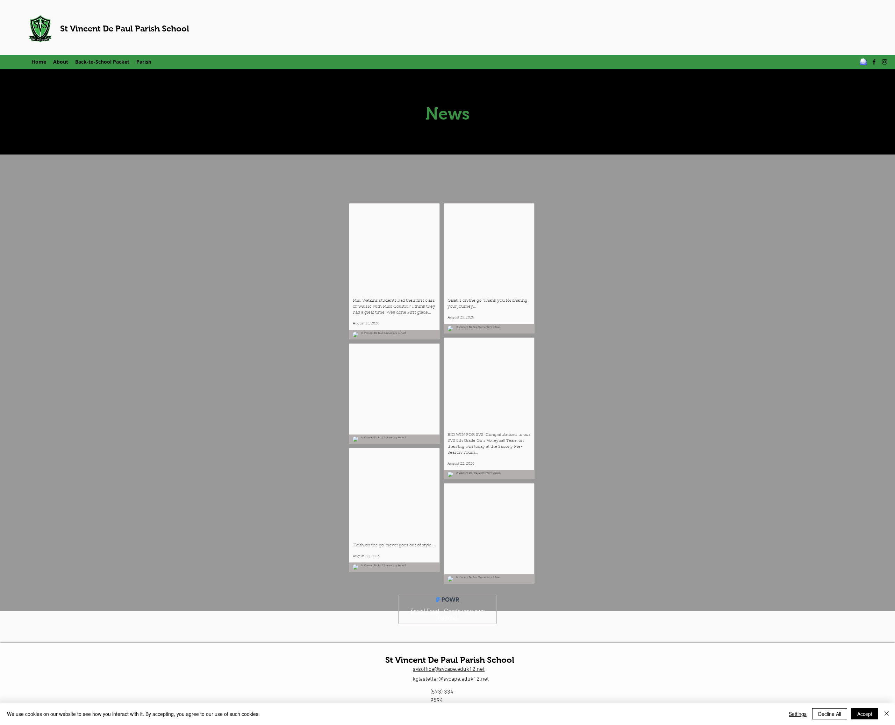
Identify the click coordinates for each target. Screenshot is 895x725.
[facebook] (874, 61)
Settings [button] (798, 713)
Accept (864, 713)
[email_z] (863, 61)
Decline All (829, 713)
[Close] (886, 713)
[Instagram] (884, 61)
